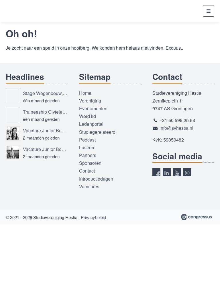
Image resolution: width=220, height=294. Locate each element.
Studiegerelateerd (97, 132)
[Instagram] (187, 172)
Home (85, 93)
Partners (87, 155)
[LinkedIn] (167, 172)
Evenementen (93, 108)
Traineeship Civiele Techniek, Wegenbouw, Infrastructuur (45, 112)
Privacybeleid (93, 217)
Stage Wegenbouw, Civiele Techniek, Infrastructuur (45, 93)
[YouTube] (177, 172)
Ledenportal (91, 124)
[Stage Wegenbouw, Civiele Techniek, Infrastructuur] (13, 96)
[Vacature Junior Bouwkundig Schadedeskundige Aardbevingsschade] (13, 133)
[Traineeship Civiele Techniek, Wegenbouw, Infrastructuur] (13, 115)
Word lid (87, 116)
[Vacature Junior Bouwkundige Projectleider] (13, 152)
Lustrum (87, 147)
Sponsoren (90, 163)
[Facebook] (156, 172)
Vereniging (90, 100)
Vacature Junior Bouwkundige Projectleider (45, 149)
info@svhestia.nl (176, 128)
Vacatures (89, 186)
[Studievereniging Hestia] (27, 11)
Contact (87, 170)
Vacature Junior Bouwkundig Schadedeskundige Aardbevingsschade (45, 130)
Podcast (87, 139)
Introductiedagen (96, 178)
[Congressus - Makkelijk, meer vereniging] (196, 217)
